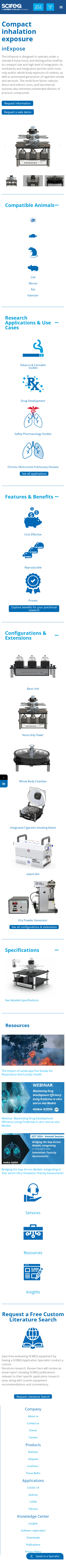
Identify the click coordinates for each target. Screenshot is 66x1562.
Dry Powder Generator (33, 920)
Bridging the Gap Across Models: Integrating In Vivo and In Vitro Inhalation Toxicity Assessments (33, 1171)
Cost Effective (33, 534)
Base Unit (33, 689)
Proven (33, 600)
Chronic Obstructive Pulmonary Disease (33, 467)
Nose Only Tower (33, 735)
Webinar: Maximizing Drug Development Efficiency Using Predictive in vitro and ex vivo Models (31, 1122)
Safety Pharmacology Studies (33, 434)
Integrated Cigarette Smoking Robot (33, 828)
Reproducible (33, 567)
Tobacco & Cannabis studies (33, 366)
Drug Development (33, 401)
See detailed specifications (22, 1000)
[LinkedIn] (4, 784)
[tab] (33, 250)
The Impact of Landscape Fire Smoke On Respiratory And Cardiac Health (27, 1072)
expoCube (33, 874)
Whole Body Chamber (33, 781)
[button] (61, 7)
